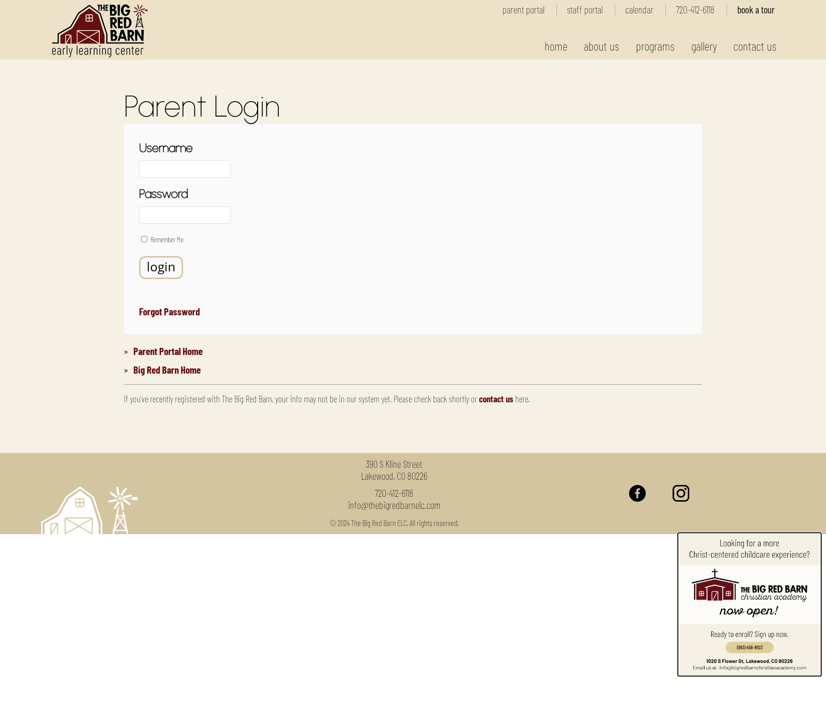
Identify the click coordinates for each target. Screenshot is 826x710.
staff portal (585, 9)
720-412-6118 (695, 9)
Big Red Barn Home (167, 370)
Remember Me (167, 239)
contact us (496, 398)
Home (555, 45)
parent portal (523, 9)
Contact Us (754, 45)
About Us (601, 45)
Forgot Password (169, 311)
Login (161, 266)
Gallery (704, 45)
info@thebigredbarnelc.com (394, 505)
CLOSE (698, 695)
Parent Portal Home (168, 351)
